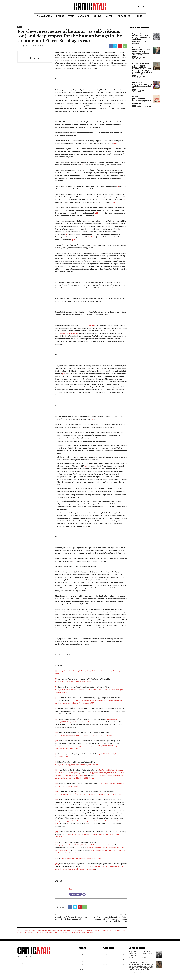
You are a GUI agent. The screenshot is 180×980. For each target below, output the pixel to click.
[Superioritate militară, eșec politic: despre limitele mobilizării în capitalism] (156, 36)
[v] (56, 708)
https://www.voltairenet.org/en (66, 333)
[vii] (113, 202)
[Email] (84, 894)
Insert (20, 26)
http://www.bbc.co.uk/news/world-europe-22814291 (73, 681)
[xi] (56, 770)
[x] (66, 234)
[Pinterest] (120, 46)
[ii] (114, 143)
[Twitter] (115, 46)
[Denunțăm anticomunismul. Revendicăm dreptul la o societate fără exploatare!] (156, 99)
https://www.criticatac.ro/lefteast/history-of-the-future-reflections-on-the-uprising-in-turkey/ (89, 794)
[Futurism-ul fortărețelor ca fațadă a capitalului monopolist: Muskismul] (156, 85)
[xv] (69, 395)
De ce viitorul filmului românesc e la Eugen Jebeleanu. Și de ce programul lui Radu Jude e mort (141, 51)
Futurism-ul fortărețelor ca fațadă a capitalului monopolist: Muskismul (142, 85)
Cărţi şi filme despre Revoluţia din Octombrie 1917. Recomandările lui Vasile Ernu (141, 953)
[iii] (116, 143)
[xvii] (85, 466)
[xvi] (92, 419)
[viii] (96, 213)
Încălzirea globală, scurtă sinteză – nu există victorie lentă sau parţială (71, 918)
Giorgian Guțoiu (141, 41)
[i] (98, 68)
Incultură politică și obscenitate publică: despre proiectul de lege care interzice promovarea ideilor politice (110, 919)
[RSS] (139, 6)
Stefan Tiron (140, 90)
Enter (134, 41)
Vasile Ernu (132, 958)
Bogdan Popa (141, 57)
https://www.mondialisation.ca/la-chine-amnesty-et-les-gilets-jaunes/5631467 (83, 735)
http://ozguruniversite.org (87, 325)
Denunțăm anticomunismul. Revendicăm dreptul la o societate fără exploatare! (141, 100)
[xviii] (74, 561)
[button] (143, 6)
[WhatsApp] (125, 46)
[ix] (119, 223)
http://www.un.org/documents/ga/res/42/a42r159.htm (81, 858)
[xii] (56, 783)
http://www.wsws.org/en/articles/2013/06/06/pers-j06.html (76, 765)
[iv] (82, 165)
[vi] (124, 199)
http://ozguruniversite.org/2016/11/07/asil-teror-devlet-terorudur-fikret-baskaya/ (84, 845)
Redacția (22, 46)
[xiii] (73, 240)
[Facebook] (134, 6)
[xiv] (63, 373)
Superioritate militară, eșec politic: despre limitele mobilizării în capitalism (141, 36)
